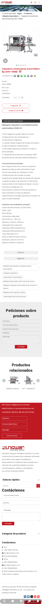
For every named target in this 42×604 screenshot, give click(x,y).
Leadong (5, 593)
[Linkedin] (28, 596)
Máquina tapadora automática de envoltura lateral (20, 286)
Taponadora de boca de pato (14, 296)
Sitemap (13, 593)
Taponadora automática (12, 277)
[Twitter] (31, 596)
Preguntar (14, 106)
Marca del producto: (5, 89)
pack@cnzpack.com (12, 565)
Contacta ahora (11, 436)
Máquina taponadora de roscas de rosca (18, 281)
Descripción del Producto (13, 121)
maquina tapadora (10, 273)
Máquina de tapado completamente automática (17, 267)
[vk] (38, 596)
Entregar (21, 347)
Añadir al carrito (14, 111)
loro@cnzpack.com (11, 553)
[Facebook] (25, 596)
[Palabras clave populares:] (38, 486)
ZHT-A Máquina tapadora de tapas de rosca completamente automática (29, 388)
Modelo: (4, 81)
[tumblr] (35, 596)
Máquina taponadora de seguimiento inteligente (13, 388)
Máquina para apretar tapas (14, 292)
